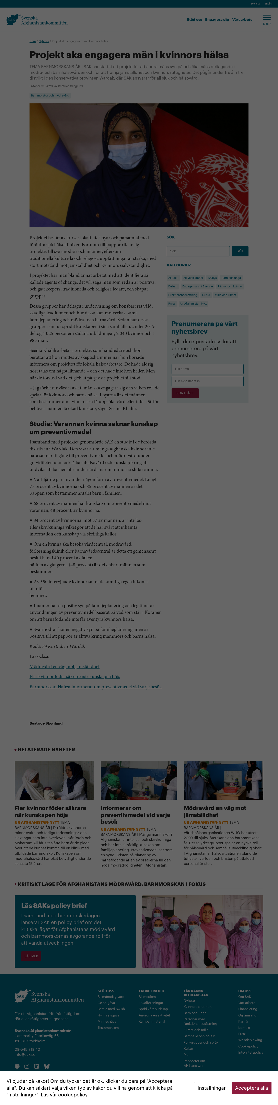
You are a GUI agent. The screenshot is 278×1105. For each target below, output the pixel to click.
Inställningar (212, 1088)
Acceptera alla (251, 1088)
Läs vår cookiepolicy (64, 1094)
